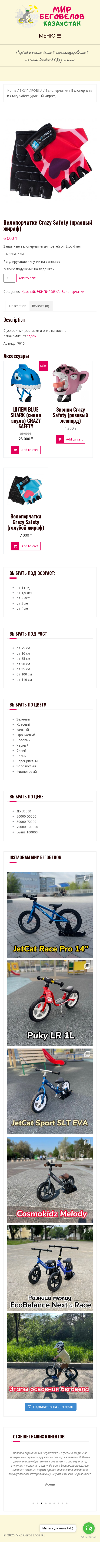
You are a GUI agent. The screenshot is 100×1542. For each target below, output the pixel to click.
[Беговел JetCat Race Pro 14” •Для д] (50, 915)
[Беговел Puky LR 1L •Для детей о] (50, 1003)
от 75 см (23, 648)
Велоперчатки (56, 90)
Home (12, 90)
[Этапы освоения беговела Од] (50, 1356)
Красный (28, 291)
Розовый (23, 740)
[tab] (18, 306)
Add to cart (27, 278)
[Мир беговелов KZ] (50, 16)
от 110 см (24, 679)
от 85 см (23, 658)
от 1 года (24, 587)
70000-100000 (27, 827)
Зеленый (23, 719)
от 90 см (23, 664)
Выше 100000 (27, 832)
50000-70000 (26, 821)
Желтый (23, 729)
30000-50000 (26, 816)
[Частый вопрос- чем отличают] (50, 1268)
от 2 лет (23, 598)
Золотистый (26, 766)
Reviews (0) (40, 306)
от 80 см (23, 653)
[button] (33, 1503)
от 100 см (24, 674)
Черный (22, 745)
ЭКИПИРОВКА (31, 90)
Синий (21, 750)
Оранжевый (26, 735)
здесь (31, 336)
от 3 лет (23, 603)
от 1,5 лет (25, 593)
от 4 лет (23, 608)
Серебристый (27, 761)
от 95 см (23, 669)
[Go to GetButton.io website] (88, 1537)
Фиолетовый (27, 771)
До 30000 (24, 811)
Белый (22, 756)
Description (17, 306)
